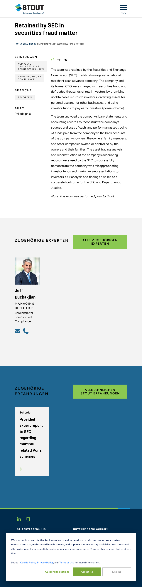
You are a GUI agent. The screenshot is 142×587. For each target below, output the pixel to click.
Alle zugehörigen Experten (100, 241)
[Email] (18, 331)
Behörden (25, 97)
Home (18, 44)
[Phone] (26, 331)
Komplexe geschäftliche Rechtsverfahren (31, 67)
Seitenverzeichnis (31, 529)
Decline (116, 571)
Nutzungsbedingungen (91, 529)
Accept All (87, 571)
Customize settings (57, 571)
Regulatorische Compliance (29, 77)
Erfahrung (29, 44)
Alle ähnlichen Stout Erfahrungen (100, 391)
